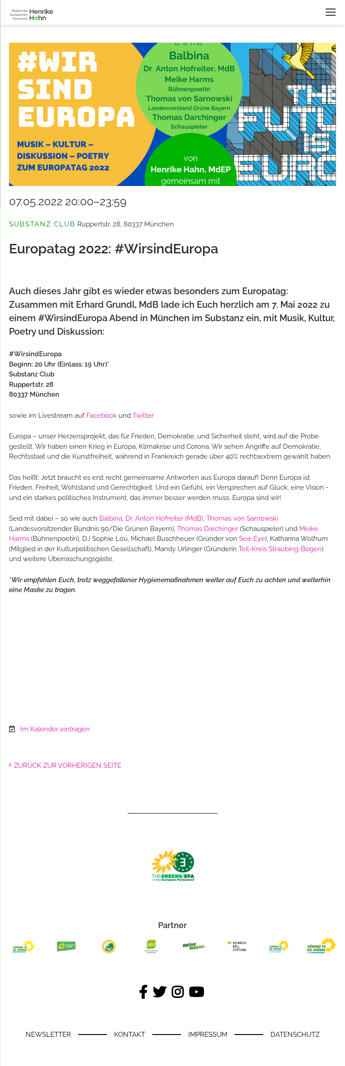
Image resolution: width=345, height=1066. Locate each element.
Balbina (110, 518)
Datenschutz (294, 1035)
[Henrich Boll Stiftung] (236, 954)
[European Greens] (66, 954)
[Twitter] (160, 992)
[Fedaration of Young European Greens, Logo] (109, 954)
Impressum (207, 1035)
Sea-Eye (252, 539)
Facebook (101, 415)
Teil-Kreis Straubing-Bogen (280, 549)
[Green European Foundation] (151, 954)
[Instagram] (178, 992)
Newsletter (48, 1035)
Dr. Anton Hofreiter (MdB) (164, 518)
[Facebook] (144, 992)
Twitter (143, 415)
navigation (331, 12)
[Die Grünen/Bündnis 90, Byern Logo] (24, 954)
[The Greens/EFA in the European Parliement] (172, 880)
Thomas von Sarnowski (242, 518)
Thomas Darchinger (207, 529)
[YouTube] (197, 992)
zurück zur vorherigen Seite (67, 765)
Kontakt (129, 1035)
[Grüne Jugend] (194, 954)
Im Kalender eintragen (55, 729)
